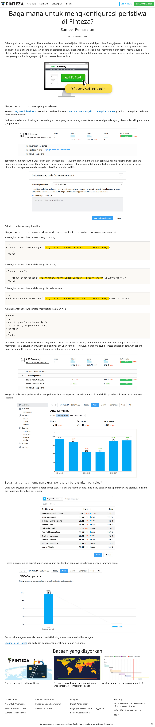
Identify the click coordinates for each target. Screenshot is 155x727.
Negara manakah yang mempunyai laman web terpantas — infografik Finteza (75, 684)
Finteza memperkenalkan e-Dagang (23, 683)
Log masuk (126, 4)
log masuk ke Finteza (25, 111)
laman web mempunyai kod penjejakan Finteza (91, 111)
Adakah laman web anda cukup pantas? (122, 683)
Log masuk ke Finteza (16, 642)
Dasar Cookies (104, 724)
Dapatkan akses (144, 4)
